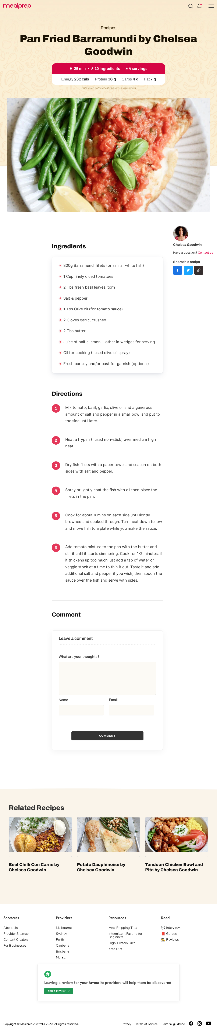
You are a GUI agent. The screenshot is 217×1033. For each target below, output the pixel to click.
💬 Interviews (171, 927)
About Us (10, 927)
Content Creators (16, 939)
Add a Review (56, 991)
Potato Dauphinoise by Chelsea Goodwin (101, 867)
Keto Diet (115, 949)
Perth (60, 939)
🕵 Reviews (170, 939)
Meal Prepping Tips (122, 927)
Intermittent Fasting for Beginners (125, 935)
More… (61, 957)
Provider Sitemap (16, 933)
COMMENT (107, 735)
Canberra (62, 945)
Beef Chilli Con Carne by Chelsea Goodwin (34, 867)
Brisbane (62, 951)
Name (63, 699)
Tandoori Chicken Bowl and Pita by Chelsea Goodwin (174, 867)
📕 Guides (169, 933)
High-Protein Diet (121, 943)
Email (113, 699)
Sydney (61, 933)
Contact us (205, 252)
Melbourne (64, 927)
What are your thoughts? (79, 656)
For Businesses (14, 945)
